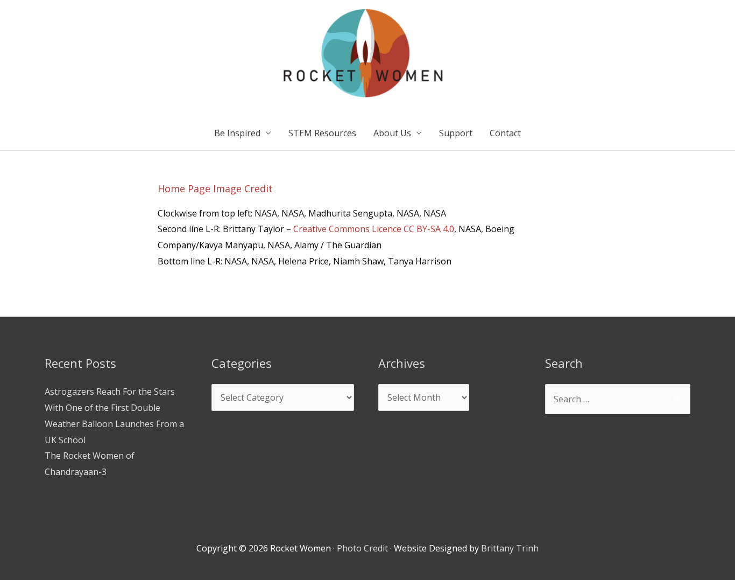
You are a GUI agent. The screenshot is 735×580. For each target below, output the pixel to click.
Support (455, 133)
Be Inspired (237, 133)
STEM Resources (322, 133)
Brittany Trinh (510, 548)
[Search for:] (617, 399)
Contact (505, 133)
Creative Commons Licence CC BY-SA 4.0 (373, 229)
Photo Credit (362, 548)
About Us (392, 133)
